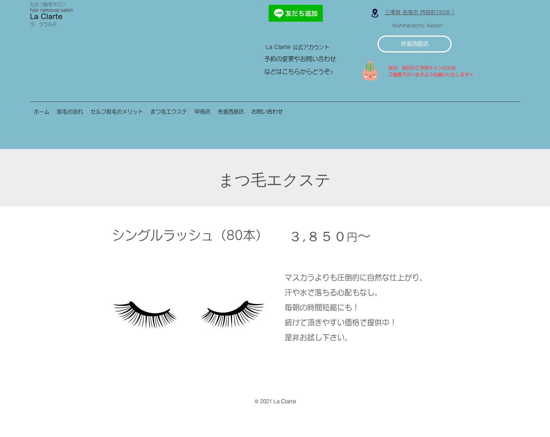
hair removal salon (51, 10)
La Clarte (46, 16)
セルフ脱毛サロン (48, 4)
